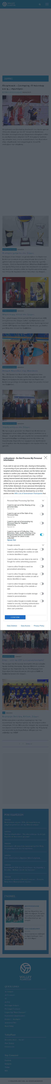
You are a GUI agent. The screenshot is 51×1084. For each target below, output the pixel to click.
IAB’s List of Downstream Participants (28, 493)
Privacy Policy (39, 626)
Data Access (25, 626)
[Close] (46, 458)
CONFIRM (15, 617)
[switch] (42, 506)
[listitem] (25, 500)
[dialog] (25, 542)
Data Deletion (12, 626)
